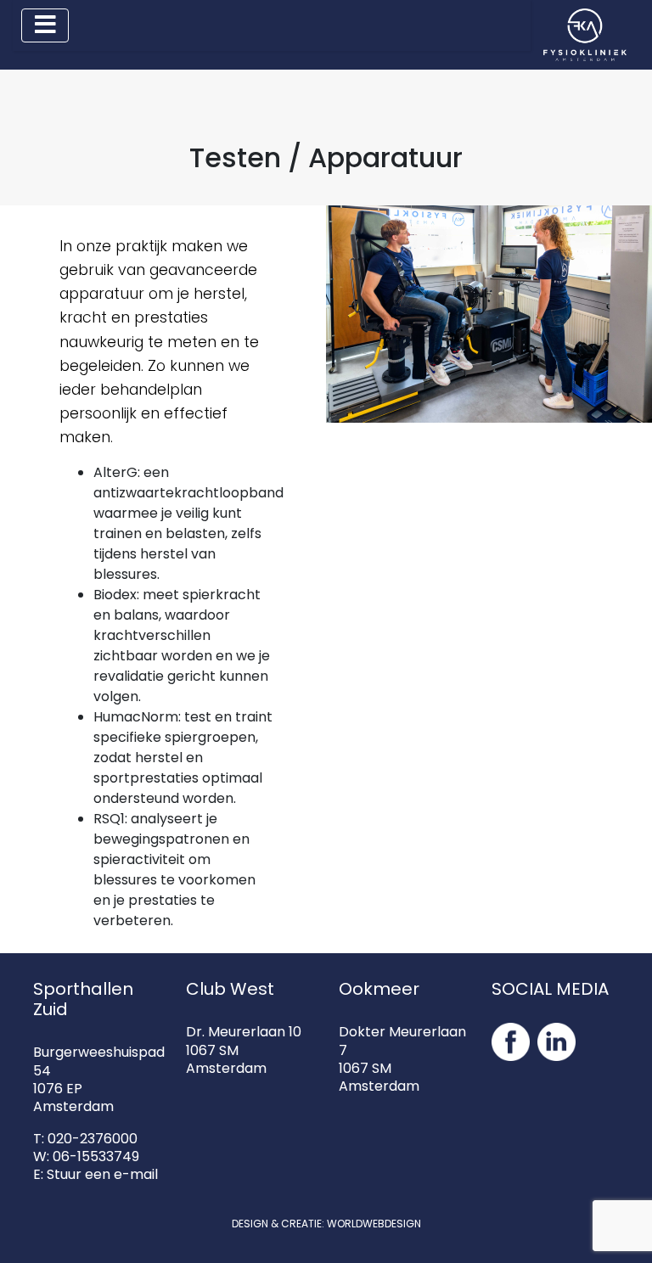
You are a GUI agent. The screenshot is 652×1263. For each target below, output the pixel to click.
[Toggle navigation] (45, 25)
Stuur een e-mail (102, 1174)
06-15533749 (96, 1156)
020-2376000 (93, 1138)
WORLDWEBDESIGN (374, 1223)
